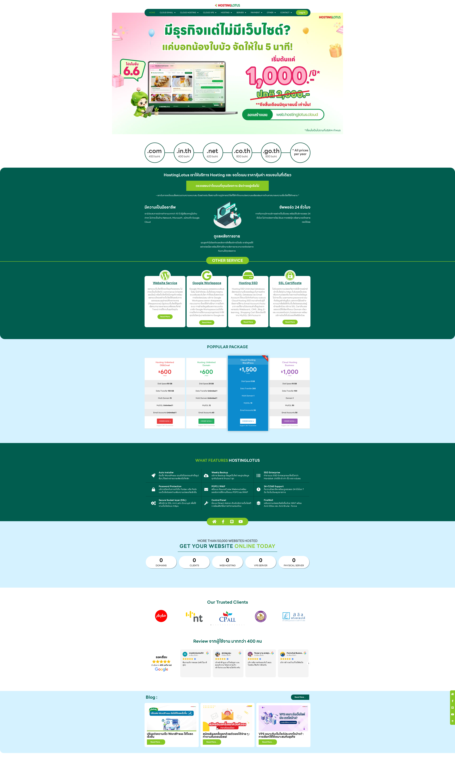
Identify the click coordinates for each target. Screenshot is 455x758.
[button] (308, 663)
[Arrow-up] (452, 721)
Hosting (225, 12)
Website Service (165, 282)
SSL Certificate (290, 282)
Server (240, 12)
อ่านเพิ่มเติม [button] (290, 674)
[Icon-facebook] (452, 700)
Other (270, 12)
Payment (255, 12)
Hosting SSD (248, 282)
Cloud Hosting (188, 12)
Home (152, 12)
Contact (284, 12)
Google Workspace (206, 282)
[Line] (452, 707)
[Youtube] (452, 714)
